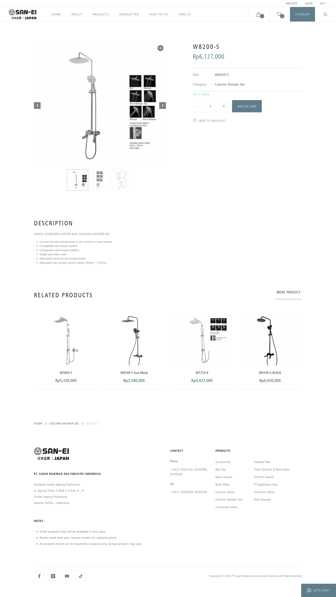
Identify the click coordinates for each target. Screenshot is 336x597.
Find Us (185, 14)
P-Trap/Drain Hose (266, 484)
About (76, 14)
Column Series (224, 492)
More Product (289, 292)
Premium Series (264, 492)
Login (309, 3)
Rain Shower (262, 499)
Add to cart (247, 106)
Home (56, 14)
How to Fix (158, 14)
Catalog (302, 14)
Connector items (226, 507)
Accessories (223, 462)
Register (291, 3)
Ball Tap (220, 469)
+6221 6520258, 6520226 (188, 492)
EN (321, 3)
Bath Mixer (222, 484)
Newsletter (129, 14)
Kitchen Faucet (264, 477)
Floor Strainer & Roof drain (272, 469)
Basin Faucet (223, 477)
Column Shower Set (230, 84)
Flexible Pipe (262, 462)
